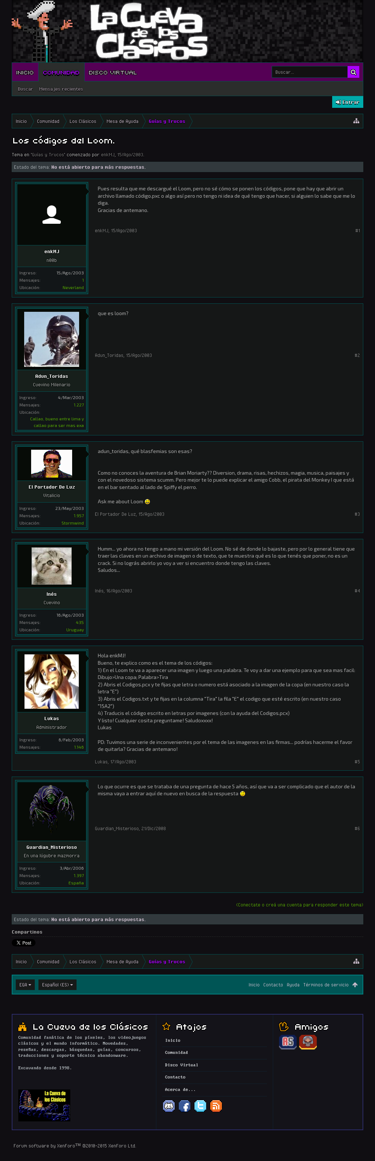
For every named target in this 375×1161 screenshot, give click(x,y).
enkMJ (108, 154)
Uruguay (75, 629)
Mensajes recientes (61, 89)
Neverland (73, 287)
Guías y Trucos (48, 154)
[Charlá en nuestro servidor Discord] (168, 1111)
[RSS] (216, 1111)
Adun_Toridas (51, 376)
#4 (357, 591)
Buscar (25, 89)
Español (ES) (55, 984)
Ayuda (293, 984)
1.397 (79, 875)
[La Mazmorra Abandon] (308, 1048)
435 (80, 622)
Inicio (25, 72)
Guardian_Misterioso (51, 847)
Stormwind (73, 522)
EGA (23, 984)
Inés (52, 594)
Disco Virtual (113, 72)
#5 (357, 761)
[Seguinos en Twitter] (200, 1111)
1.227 (79, 404)
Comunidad (61, 72)
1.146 (79, 746)
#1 (357, 230)
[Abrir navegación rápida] (356, 121)
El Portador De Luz (52, 487)
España (76, 882)
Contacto (273, 984)
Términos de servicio (326, 984)
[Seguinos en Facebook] (184, 1111)
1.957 (79, 515)
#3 (357, 514)
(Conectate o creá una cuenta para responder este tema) (299, 905)
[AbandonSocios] (288, 1048)
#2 (357, 355)
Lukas (51, 718)
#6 (357, 828)
